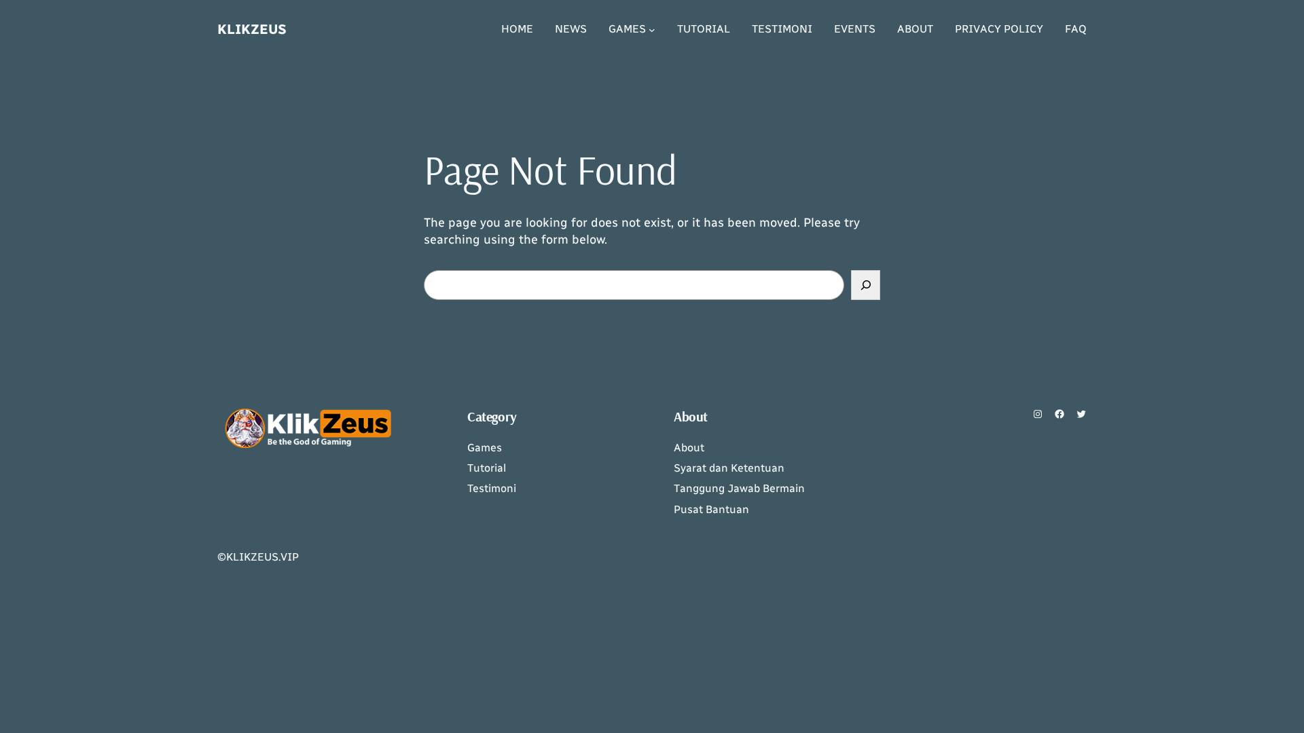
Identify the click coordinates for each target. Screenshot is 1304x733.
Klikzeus (252, 29)
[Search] (865, 284)
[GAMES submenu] (652, 29)
